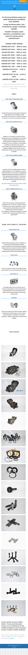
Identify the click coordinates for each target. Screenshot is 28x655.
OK (14, 6)
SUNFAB (11, 638)
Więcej (14, 9)
